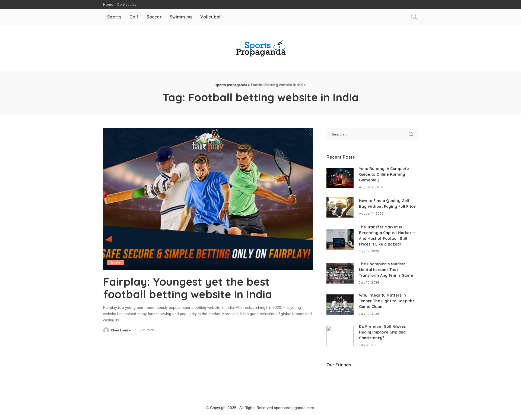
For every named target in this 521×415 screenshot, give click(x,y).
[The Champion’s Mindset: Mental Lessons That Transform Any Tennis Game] (340, 273)
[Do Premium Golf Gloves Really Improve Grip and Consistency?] (340, 336)
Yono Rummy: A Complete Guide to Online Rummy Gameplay (384, 174)
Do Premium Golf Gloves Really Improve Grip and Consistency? (382, 332)
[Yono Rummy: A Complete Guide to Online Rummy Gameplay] (340, 178)
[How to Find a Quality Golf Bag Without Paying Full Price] (340, 207)
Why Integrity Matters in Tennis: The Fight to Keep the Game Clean (387, 301)
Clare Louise (121, 330)
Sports (115, 262)
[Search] (414, 17)
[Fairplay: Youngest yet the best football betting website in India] (208, 199)
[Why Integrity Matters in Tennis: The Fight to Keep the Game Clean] (340, 304)
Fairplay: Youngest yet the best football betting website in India (187, 288)
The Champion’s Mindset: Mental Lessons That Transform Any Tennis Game (386, 270)
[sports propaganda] (260, 48)
